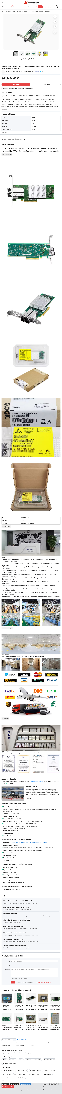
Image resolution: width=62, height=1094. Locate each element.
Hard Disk (14, 842)
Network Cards (24, 842)
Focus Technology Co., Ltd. (20, 1089)
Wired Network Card (46, 1074)
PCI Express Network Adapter (10, 1063)
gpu (32, 1042)
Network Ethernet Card (33, 1074)
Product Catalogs (23, 1039)
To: (9, 965)
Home (3, 11)
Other (32, 1045)
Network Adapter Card (19, 1074)
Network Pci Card (7, 1078)
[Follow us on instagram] (54, 1084)
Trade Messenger (25, 1084)
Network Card (34, 11)
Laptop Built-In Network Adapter (33, 1059)
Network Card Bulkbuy (19, 1078)
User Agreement (39, 1089)
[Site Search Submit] (40, 6)
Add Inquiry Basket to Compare (31, 59)
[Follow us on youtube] (56, 1084)
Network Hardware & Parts (23, 11)
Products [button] (15, 6)
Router (20, 1059)
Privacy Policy (54, 1089)
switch (3, 1042)
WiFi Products (12, 1059)
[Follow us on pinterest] (58, 1084)
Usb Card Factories (22, 1070)
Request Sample (29, 88)
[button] (2, 2)
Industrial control (50, 1042)
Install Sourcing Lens (9, 1086)
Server (18, 842)
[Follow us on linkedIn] (44, 1086)
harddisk (18, 1042)
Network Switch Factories (9, 1070)
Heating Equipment (6, 1045)
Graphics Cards (35, 842)
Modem (4, 1059)
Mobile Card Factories (50, 1070)
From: (8, 961)
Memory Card (43, 842)
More (3, 1080)
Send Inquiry (15, 84)
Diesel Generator (20, 1045)
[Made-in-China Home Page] (31, 2)
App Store (5, 1084)
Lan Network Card (7, 1074)
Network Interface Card (44, 11)
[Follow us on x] (52, 1084)
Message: (7, 969)
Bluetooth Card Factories (36, 1070)
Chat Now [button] (47, 84)
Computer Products (10, 11)
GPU (30, 842)
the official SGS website (37, 781)
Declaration (47, 1089)
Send (13, 982)
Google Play (14, 1084)
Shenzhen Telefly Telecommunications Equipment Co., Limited (19, 71)
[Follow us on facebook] (49, 1084)
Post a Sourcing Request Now (43, 982)
